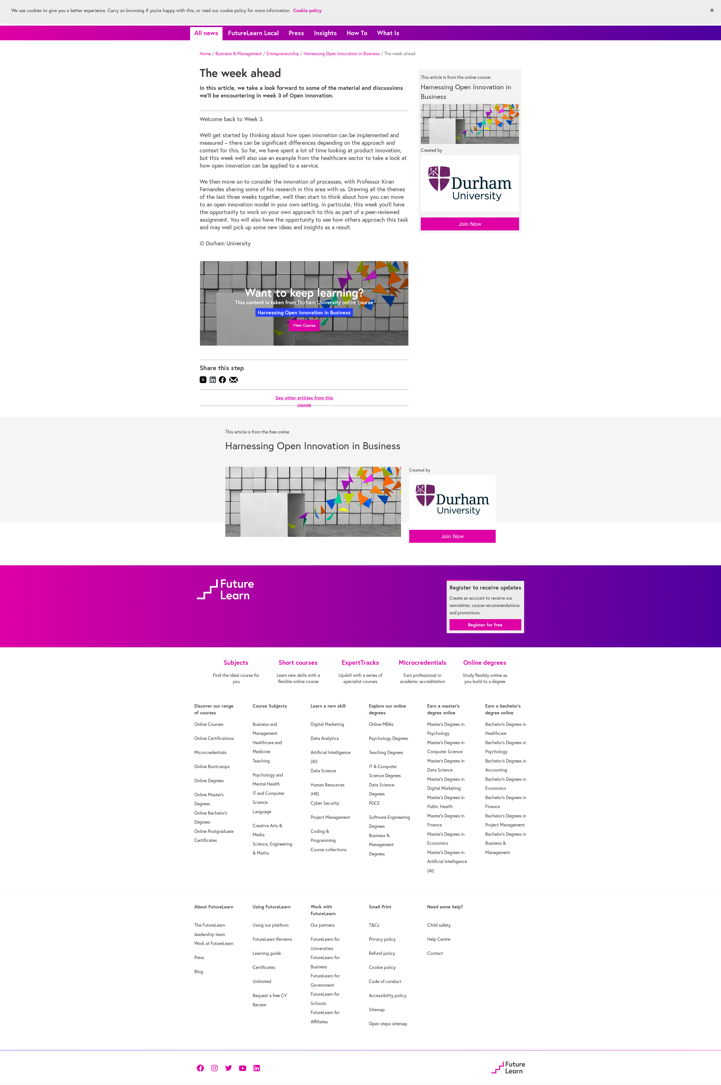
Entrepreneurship (282, 53)
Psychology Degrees (388, 738)
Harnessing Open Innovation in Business (342, 53)
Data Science (323, 770)
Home (205, 53)
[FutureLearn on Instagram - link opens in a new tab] (214, 1067)
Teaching (261, 761)
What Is (388, 33)
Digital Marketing (327, 724)
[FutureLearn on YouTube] (242, 1067)
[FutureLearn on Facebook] (201, 1067)
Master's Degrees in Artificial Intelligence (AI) (447, 861)
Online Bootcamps (212, 766)
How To (357, 33)
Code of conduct (385, 981)
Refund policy (382, 953)
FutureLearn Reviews (272, 939)
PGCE (374, 803)
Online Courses (208, 724)
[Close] (712, 10)
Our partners (323, 925)
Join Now (470, 223)
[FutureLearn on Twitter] (228, 1067)
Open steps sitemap (388, 1023)
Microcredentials (210, 752)
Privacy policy (382, 939)
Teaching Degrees (386, 752)
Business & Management (238, 53)
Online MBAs (381, 724)
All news (206, 33)
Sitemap (377, 1009)
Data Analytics (325, 738)
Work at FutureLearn (213, 943)
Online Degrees (209, 780)
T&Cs (374, 925)
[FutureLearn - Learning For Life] (508, 1066)
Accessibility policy (387, 995)
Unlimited (262, 981)
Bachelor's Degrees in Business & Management (505, 843)
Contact (435, 953)
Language (262, 811)
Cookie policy (382, 967)
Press (296, 33)
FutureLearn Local (253, 33)
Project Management (330, 817)
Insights (325, 33)
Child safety (439, 925)
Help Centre (438, 939)
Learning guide (267, 953)
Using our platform (270, 925)
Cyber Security (325, 803)
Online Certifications (214, 738)
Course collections (328, 849)
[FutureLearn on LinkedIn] (257, 1067)
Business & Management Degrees (381, 845)
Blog (198, 971)
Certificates (264, 967)
